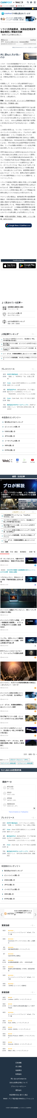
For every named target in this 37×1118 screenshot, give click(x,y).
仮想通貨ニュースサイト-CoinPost (22, 1107)
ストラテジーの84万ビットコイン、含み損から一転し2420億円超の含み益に (12, 730)
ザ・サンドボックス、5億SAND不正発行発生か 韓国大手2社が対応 (12, 560)
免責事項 (18, 1070)
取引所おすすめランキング (14, 422)
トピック (18, 1117)
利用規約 (18, 1074)
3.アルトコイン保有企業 (25, 763)
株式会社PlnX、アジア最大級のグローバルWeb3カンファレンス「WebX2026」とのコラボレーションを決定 (21, 392)
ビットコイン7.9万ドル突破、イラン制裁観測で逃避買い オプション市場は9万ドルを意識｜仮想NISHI (12, 623)
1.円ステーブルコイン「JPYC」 (19, 760)
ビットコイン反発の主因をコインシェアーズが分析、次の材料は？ (11, 694)
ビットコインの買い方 (15, 313)
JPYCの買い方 (10, 436)
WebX (32, 1117)
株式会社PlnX (11, 389)
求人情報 (18, 1066)
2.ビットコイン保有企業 (8, 763)
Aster (9, 383)
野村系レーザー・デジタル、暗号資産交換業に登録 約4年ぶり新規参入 (12, 743)
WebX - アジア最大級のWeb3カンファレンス (18, 1098)
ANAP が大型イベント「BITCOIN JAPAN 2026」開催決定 (21, 407)
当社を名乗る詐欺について (18, 1082)
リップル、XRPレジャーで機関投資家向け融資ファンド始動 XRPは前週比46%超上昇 (11, 640)
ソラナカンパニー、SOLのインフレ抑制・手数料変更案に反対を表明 (11, 579)
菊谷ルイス (4, 40)
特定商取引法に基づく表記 (18, 1095)
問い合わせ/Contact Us (18, 1079)
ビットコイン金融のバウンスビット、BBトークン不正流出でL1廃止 (18, 611)
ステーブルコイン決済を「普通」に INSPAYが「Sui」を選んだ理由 (21, 376)
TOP (4, 1117)
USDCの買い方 (10, 431)
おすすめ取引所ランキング (16, 321)
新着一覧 (11, 1117)
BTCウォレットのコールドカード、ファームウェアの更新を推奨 (11, 652)
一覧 (32, 334)
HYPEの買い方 (10, 450)
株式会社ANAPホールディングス (17, 405)
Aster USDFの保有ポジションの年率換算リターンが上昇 (23, 912)
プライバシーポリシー (18, 1086)
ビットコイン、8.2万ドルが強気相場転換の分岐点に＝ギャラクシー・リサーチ (18, 684)
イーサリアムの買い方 (12, 441)
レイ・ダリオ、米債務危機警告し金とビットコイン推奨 (11, 706)
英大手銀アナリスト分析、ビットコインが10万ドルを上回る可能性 (11, 717)
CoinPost (33, 40)
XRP (21, 143)
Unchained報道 (24, 42)
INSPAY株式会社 (12, 374)
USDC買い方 (20, 6)
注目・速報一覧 (29, 754)
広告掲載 (18, 1063)
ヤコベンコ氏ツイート (11, 42)
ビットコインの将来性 (8, 6)
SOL (3, 137)
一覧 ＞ (33, 512)
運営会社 (18, 1090)
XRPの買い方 (9, 445)
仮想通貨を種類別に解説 (15, 307)
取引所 (25, 1117)
